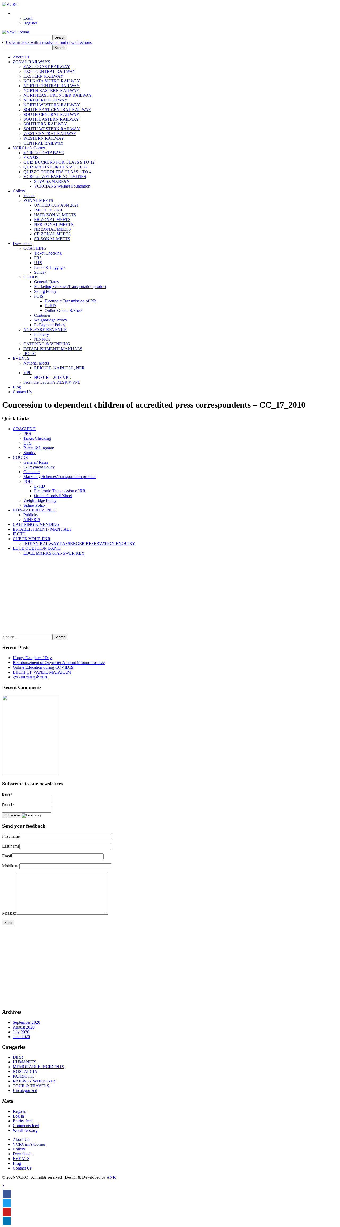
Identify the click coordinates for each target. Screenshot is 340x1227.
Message (9, 913)
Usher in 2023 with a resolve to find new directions (49, 42)
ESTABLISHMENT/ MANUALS (52, 348)
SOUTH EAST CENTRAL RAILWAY (57, 109)
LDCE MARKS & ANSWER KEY (54, 553)
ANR (111, 1177)
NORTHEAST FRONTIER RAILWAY (57, 95)
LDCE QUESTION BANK (37, 548)
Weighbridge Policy (50, 320)
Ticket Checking (48, 253)
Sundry (40, 272)
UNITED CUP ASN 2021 (56, 205)
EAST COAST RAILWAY (46, 66)
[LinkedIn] (7, 1221)
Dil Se (18, 1057)
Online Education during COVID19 (43, 667)
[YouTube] (7, 1212)
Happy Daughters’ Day (32, 657)
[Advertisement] (161, 597)
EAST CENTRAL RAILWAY (49, 71)
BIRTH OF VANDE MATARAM (42, 672)
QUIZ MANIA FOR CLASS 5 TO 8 (55, 167)
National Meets (36, 363)
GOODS (31, 277)
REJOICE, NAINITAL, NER (59, 368)
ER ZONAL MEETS (52, 219)
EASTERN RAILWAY (43, 76)
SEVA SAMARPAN (52, 181)
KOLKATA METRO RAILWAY (51, 81)
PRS (38, 258)
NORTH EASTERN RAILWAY (51, 90)
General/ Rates (46, 282)
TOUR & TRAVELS (31, 1086)
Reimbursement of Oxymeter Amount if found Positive (59, 662)
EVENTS (21, 358)
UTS (38, 262)
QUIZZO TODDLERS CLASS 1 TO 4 (57, 172)
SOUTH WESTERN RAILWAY (51, 128)
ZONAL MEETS (38, 200)
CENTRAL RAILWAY (43, 143)
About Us (21, 57)
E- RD (50, 305)
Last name (10, 846)
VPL (27, 372)
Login (28, 18)
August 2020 (24, 1027)
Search (59, 37)
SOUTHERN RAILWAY (45, 124)
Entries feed (23, 1121)
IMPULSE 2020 (48, 210)
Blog (17, 387)
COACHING (34, 248)
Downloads (22, 243)
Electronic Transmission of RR (70, 301)
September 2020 (26, 1022)
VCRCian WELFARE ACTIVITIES (54, 176)
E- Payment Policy (49, 325)
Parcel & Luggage (49, 267)
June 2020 (21, 1036)
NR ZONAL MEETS (52, 229)
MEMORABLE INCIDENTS (38, 1066)
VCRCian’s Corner (29, 148)
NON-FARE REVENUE (45, 329)
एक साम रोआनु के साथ (30, 677)
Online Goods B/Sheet (64, 310)
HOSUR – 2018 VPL (52, 377)
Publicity (41, 334)
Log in (18, 1116)
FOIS (38, 296)
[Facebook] (7, 1194)
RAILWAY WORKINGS (34, 1081)
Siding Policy (45, 291)
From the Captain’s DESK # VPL (51, 382)
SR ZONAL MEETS (52, 238)
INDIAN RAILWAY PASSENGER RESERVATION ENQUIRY (79, 543)
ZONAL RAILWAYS (31, 62)
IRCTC (29, 353)
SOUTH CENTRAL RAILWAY (51, 114)
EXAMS (31, 157)
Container (42, 315)
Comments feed (26, 1125)
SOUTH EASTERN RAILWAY (51, 119)
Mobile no (10, 866)
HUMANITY (24, 1062)
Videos (29, 195)
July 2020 (21, 1032)
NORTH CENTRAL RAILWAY (51, 85)
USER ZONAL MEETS (55, 215)
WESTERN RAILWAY (43, 138)
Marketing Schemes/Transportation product (70, 286)
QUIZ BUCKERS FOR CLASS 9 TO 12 (59, 162)
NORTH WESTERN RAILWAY (51, 105)
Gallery (19, 191)
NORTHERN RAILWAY (45, 100)
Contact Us (22, 392)
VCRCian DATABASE (43, 152)
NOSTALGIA (25, 1071)
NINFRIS (42, 339)
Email (7, 856)
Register (30, 23)
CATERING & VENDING (46, 344)
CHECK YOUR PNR (31, 538)
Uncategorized (25, 1090)
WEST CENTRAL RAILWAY (49, 133)
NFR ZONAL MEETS (53, 224)
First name (11, 836)
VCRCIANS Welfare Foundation (62, 186)
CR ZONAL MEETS (52, 234)
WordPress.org (25, 1130)
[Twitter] (7, 1203)
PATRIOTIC (24, 1076)
